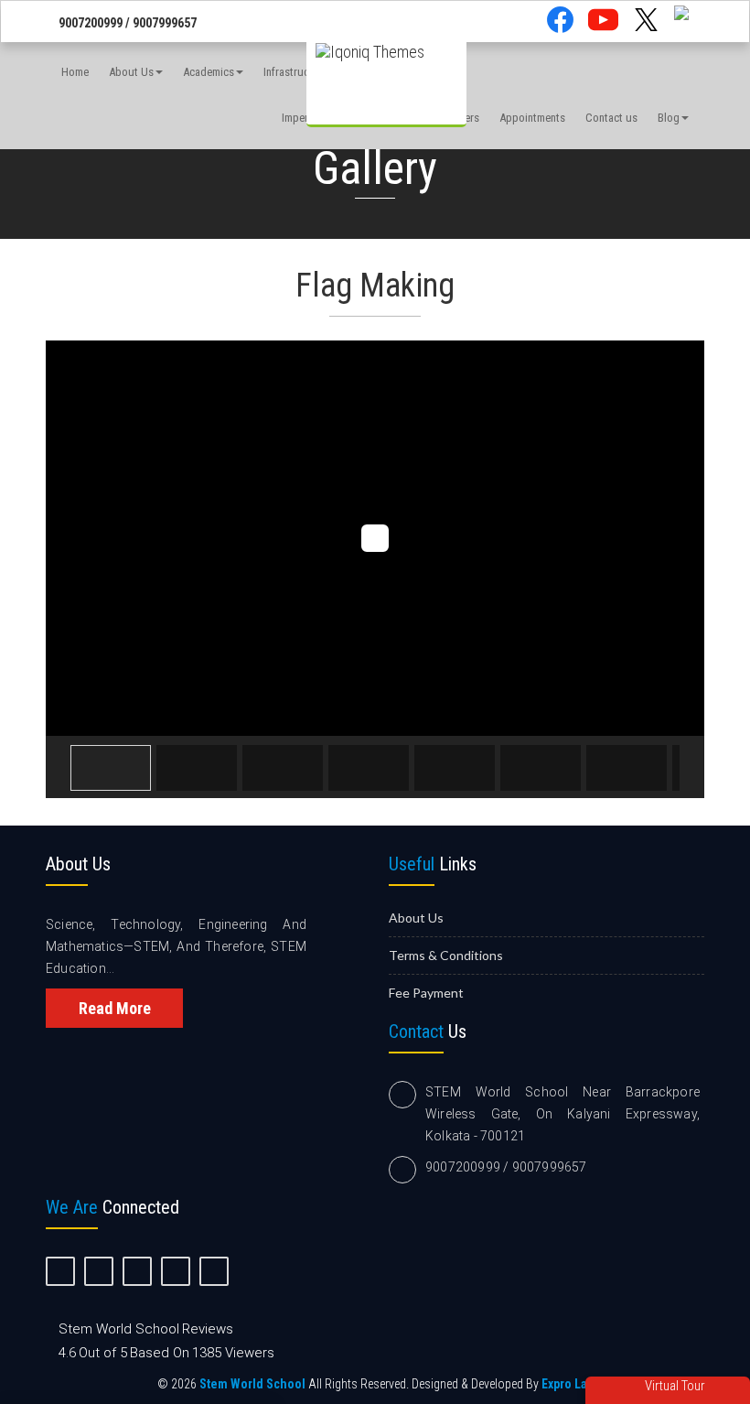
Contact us (611, 117)
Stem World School (252, 1384)
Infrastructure (295, 72)
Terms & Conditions (446, 955)
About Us (131, 72)
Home (75, 72)
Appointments (532, 117)
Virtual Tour (673, 1385)
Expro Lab (567, 1384)
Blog (669, 117)
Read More (115, 1008)
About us (416, 917)
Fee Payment (426, 992)
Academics (208, 72)
